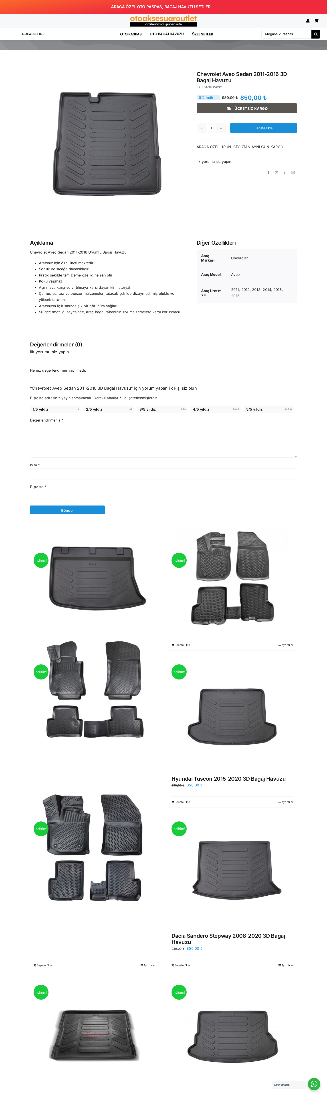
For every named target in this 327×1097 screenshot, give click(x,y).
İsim (35, 465)
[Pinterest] (285, 173)
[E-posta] (293, 173)
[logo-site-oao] (163, 17)
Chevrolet (239, 258)
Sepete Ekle (263, 128)
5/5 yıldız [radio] (254, 409)
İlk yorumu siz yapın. (214, 161)
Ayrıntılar (287, 645)
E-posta (38, 487)
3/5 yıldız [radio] (147, 409)
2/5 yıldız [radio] (94, 409)
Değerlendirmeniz (46, 420)
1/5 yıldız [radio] (40, 409)
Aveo (235, 274)
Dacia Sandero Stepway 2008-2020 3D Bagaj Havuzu (228, 939)
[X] (277, 173)
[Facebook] (269, 173)
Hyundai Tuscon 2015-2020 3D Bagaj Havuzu (229, 779)
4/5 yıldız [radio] (201, 409)
